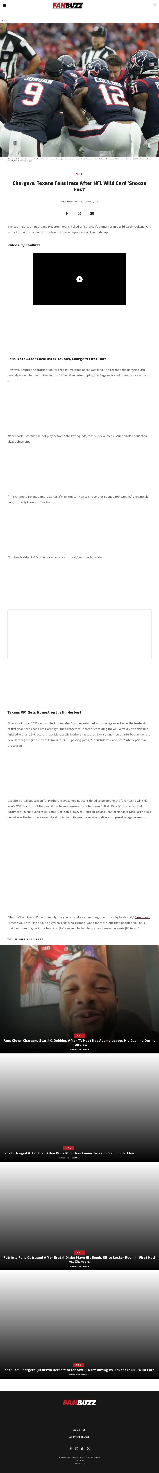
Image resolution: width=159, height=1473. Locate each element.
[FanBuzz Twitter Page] (88, 1448)
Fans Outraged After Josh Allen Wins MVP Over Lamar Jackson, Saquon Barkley (68, 1153)
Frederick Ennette (72, 201)
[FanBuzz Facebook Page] (71, 1448)
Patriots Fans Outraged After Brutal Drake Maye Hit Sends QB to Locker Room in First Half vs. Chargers (79, 1259)
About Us (79, 1429)
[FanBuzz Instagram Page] (77, 1448)
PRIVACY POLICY (80, 1464)
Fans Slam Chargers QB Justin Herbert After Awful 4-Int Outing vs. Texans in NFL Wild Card (79, 1370)
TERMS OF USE (79, 1460)
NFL (3, 20)
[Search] (154, 4)
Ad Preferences (79, 1436)
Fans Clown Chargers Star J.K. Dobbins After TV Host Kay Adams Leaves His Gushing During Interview (79, 1042)
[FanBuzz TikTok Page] (82, 1448)
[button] (4, 5)
